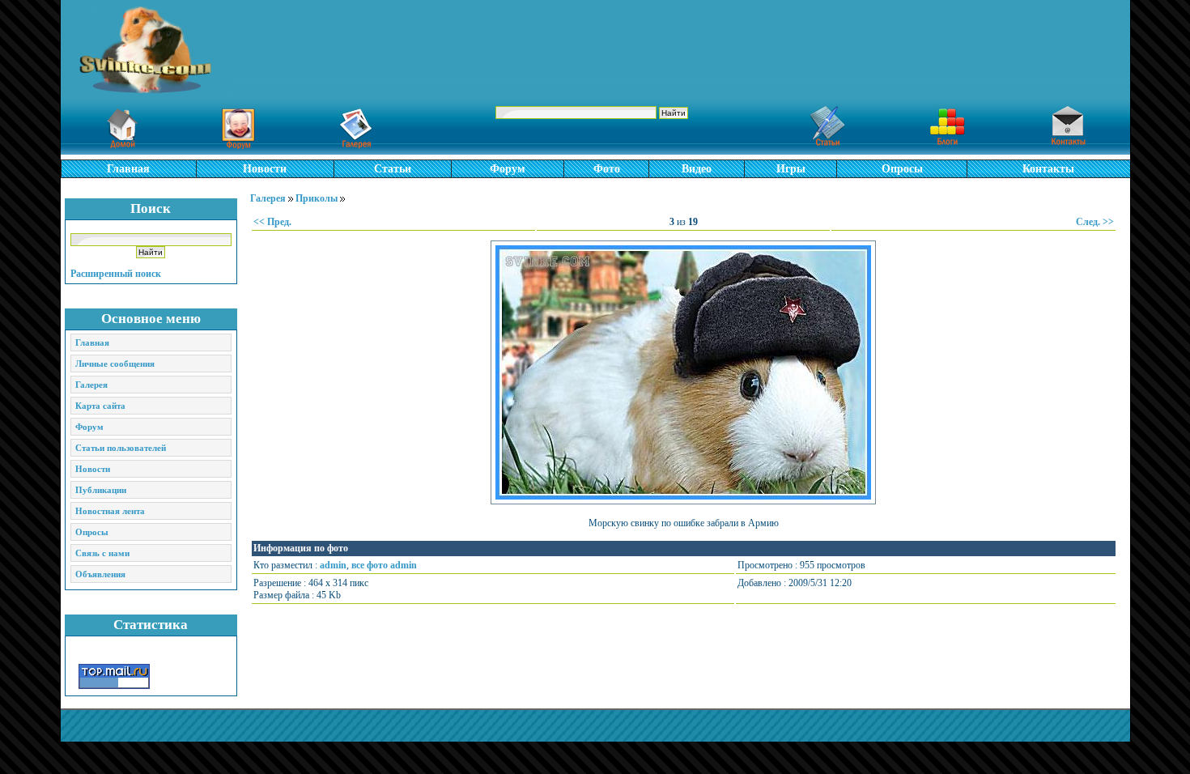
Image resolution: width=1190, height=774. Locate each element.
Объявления (100, 574)
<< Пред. (272, 222)
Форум (507, 169)
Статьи (392, 169)
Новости (265, 169)
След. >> (1095, 222)
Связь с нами (102, 553)
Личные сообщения (115, 363)
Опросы (902, 169)
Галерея (91, 384)
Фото (606, 169)
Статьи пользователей (120, 448)
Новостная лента (110, 511)
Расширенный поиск (115, 273)
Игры (790, 169)
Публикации (100, 490)
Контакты (1048, 169)
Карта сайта (100, 405)
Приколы (316, 198)
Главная (128, 169)
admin (333, 565)
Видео (697, 169)
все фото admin (384, 565)
